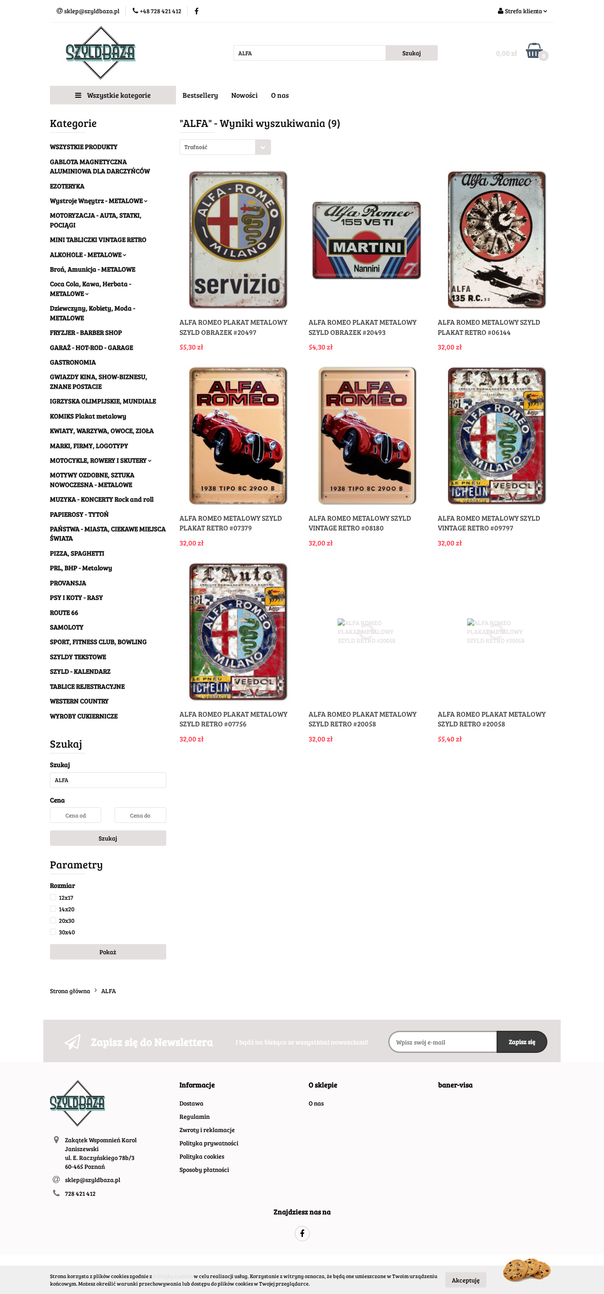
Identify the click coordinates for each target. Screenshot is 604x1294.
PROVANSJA (68, 582)
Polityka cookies (202, 1156)
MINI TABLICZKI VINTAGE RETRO (98, 239)
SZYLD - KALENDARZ (80, 671)
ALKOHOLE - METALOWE (86, 254)
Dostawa (191, 1103)
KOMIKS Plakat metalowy (88, 415)
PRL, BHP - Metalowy (81, 567)
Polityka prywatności (209, 1143)
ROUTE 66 (64, 612)
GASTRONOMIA (73, 361)
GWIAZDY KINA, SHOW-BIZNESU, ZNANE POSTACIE (98, 381)
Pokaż (107, 952)
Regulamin (195, 1116)
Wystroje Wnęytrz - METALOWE (97, 200)
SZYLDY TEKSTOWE (78, 656)
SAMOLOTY (67, 626)
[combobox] (225, 147)
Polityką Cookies (173, 1275)
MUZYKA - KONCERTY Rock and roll (101, 499)
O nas (280, 95)
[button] (197, 1085)
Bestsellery (200, 95)
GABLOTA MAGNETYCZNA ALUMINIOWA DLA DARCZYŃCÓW (100, 166)
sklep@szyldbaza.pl (92, 1179)
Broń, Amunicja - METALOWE (92, 269)
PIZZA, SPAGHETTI (77, 553)
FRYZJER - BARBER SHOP (86, 332)
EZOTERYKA (67, 185)
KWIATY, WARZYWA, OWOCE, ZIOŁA (102, 430)
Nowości (244, 95)
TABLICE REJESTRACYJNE (87, 686)
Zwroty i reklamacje (207, 1129)
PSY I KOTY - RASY (76, 597)
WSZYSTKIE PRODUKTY (84, 146)
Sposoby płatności (204, 1169)
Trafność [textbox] (195, 147)
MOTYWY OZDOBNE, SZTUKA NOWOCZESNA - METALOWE (92, 479)
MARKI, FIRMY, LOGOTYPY (89, 445)
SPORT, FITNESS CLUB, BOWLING (98, 641)
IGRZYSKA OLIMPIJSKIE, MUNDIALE (103, 400)
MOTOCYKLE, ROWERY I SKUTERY (99, 460)
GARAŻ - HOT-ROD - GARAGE (91, 347)
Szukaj (108, 838)
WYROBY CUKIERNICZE (84, 715)
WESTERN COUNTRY (79, 700)
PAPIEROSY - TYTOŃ (79, 514)
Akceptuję (466, 1279)
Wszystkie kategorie (118, 95)
